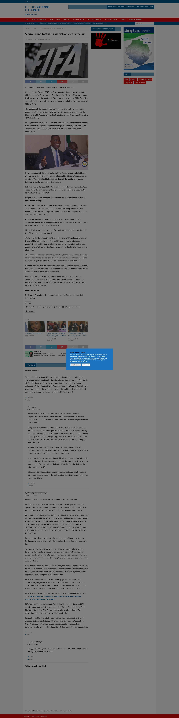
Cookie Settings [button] (76, 365)
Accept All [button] (86, 365)
